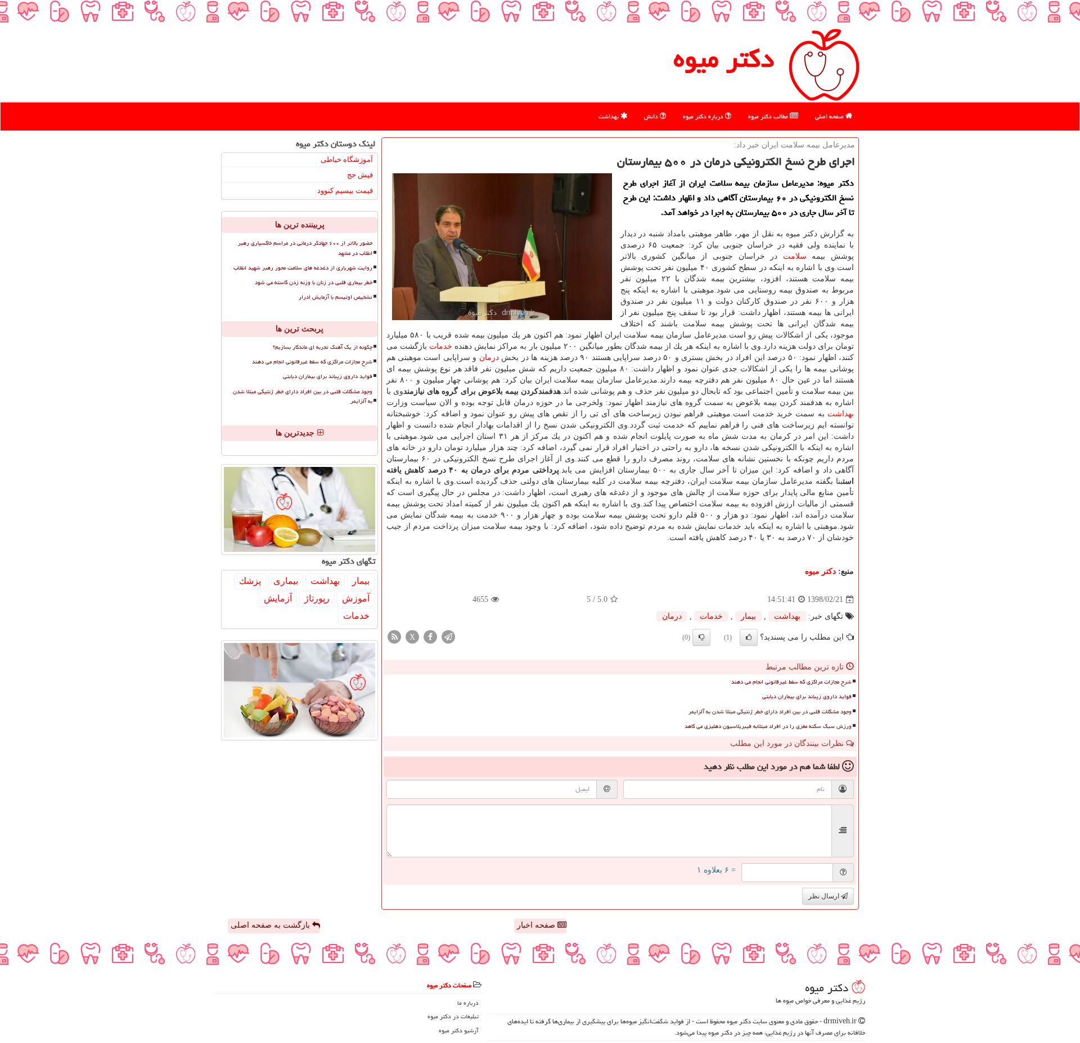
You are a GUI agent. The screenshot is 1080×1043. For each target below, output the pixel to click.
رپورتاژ (317, 598)
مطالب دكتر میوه (769, 116)
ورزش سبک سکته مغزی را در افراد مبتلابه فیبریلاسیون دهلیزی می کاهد (768, 726)
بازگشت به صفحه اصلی (271, 925)
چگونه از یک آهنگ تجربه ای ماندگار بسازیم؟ (322, 347)
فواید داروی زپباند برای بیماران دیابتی (807, 696)
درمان (489, 357)
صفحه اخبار (537, 925)
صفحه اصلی (830, 116)
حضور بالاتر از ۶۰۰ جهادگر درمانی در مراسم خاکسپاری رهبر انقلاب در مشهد (305, 247)
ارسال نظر (824, 896)
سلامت (795, 256)
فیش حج (360, 174)
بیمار (748, 616)
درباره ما (468, 1003)
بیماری (285, 581)
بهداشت (609, 116)
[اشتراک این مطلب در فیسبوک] (430, 636)
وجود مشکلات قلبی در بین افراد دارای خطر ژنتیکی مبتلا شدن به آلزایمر (770, 711)
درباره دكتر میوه (704, 116)
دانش (652, 116)
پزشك (250, 581)
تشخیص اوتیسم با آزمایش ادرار (335, 297)
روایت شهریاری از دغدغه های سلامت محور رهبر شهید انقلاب (302, 267)
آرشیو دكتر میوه (459, 1030)
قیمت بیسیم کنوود (345, 190)
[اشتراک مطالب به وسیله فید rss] (394, 636)
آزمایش (278, 598)
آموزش (356, 598)
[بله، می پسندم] (749, 637)
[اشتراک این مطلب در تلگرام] (448, 636)
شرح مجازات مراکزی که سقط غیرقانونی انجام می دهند (791, 681)
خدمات (440, 346)
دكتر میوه (723, 58)
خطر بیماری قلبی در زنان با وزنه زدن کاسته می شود (313, 282)
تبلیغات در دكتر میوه (453, 1016)
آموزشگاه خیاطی (347, 159)
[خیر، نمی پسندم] (701, 637)
